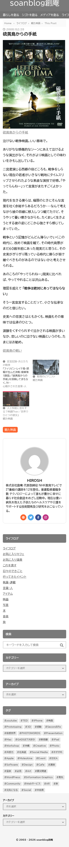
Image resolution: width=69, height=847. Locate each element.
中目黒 (40, 790)
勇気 (61, 777)
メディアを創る (49, 14)
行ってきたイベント (14, 576)
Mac (9, 739)
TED (25, 720)
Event (41, 758)
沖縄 (27, 746)
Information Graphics (39, 777)
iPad (56, 739)
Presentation (54, 733)
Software (12, 765)
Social (27, 790)
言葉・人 (8, 588)
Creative (40, 746)
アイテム (8, 593)
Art (29, 771)
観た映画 (10, 429)
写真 (5, 605)
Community (13, 784)
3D (29, 727)
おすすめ (57, 752)
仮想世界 (11, 733)
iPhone (38, 720)
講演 (52, 765)
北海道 (22, 752)
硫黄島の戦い (12, 350)
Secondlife (54, 727)
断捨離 (44, 739)
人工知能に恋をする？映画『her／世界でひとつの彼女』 (15, 411)
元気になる (12, 790)
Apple (10, 758)
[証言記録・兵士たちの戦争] (18, 374)
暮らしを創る (11, 14)
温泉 (8, 771)
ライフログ (9, 548)
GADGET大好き (26, 739)
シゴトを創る (30, 14)
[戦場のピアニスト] (46, 367)
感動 (39, 727)
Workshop (12, 746)
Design (28, 765)
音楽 (5, 616)
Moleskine (25, 758)
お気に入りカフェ (13, 554)
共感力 (9, 752)
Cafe (41, 765)
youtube (11, 720)
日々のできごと (12, 571)
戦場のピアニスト (46, 376)
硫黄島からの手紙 (15, 132)
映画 (5, 599)
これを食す (9, 565)
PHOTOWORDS (30, 733)
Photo (55, 746)
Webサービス (33, 784)
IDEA (54, 758)
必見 (19, 771)
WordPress (13, 777)
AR (48, 784)
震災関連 (41, 771)
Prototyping (13, 727)
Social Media (40, 752)
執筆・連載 (9, 582)
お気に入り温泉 (12, 559)
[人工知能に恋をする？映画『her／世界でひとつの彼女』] (16, 398)
